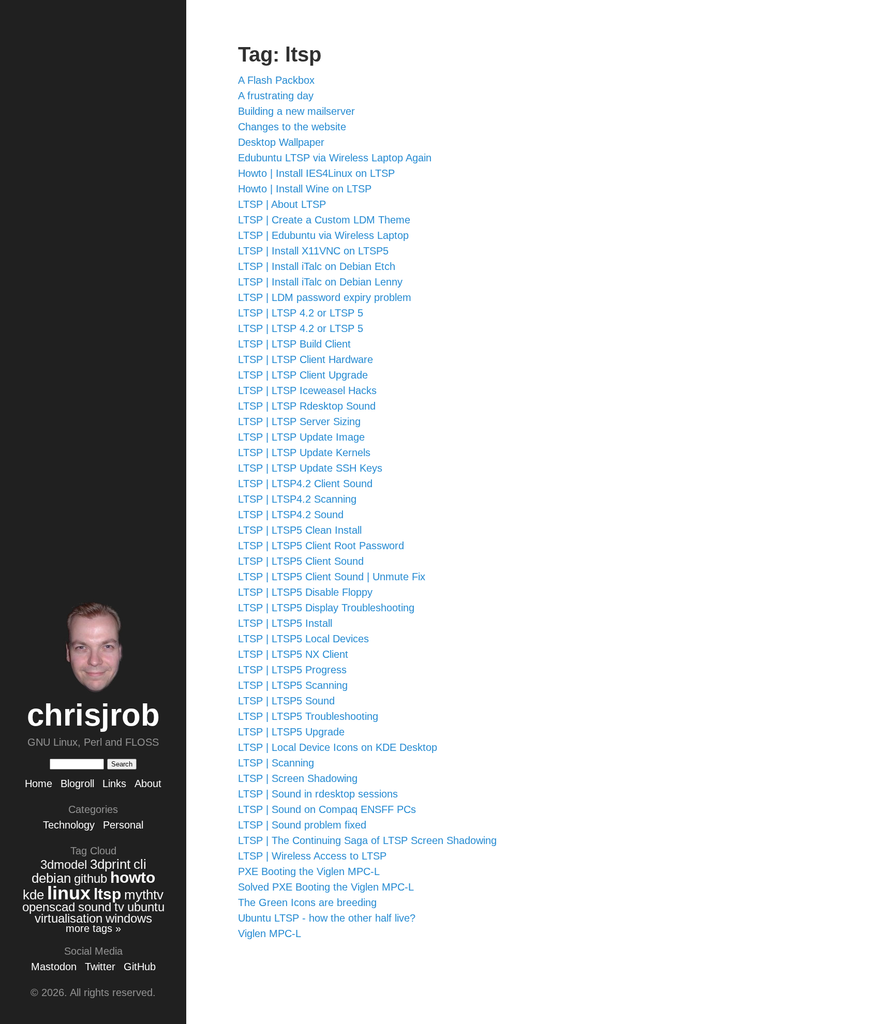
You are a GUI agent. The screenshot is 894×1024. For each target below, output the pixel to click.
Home (38, 783)
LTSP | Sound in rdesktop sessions (318, 794)
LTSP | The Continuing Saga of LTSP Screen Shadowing (367, 840)
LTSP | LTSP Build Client (294, 344)
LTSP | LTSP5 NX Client (293, 654)
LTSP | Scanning (276, 763)
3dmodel (63, 864)
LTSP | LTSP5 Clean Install (300, 530)
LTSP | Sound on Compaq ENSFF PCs (327, 809)
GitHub (140, 966)
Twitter (100, 966)
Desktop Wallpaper (281, 142)
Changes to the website (292, 126)
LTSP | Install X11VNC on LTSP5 (313, 251)
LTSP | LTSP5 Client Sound (301, 561)
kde (33, 894)
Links (114, 783)
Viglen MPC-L (269, 933)
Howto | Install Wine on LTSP (304, 188)
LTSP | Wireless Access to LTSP (312, 856)
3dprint (110, 864)
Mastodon (54, 966)
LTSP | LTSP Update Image (301, 437)
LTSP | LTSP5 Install (285, 623)
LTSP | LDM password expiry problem (324, 297)
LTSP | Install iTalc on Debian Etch (316, 266)
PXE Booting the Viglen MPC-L (309, 871)
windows (129, 918)
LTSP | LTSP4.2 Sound (291, 514)
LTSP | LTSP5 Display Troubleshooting (326, 607)
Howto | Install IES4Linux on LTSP (316, 173)
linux (69, 892)
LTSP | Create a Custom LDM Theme (324, 219)
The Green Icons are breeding (307, 902)
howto (132, 877)
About (148, 783)
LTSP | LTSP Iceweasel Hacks (307, 390)
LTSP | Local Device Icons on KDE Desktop (337, 747)
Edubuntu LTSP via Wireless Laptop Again (334, 157)
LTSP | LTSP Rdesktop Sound (307, 406)
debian (51, 878)
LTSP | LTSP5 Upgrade (291, 731)
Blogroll (77, 783)
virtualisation (68, 918)
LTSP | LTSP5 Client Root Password (321, 545)
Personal (123, 825)
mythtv (143, 894)
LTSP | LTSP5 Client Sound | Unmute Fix (331, 576)
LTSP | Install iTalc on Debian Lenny (320, 282)
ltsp (107, 893)
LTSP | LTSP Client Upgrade (303, 375)
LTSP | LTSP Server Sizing (299, 421)
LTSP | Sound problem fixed (302, 825)
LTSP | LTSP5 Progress (292, 669)
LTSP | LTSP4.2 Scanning (297, 499)
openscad (48, 907)
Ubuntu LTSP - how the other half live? (326, 918)
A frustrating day (276, 95)
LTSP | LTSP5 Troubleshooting (308, 716)
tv (119, 907)
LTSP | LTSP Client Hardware (305, 359)
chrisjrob (93, 715)
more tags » (93, 928)
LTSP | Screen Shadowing (297, 778)
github (90, 878)
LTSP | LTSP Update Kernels (304, 452)
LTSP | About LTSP (282, 204)
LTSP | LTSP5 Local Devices (303, 638)
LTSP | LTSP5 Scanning (293, 685)
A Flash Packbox (276, 80)
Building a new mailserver (296, 111)
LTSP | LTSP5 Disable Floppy (305, 592)
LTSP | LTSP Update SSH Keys (310, 468)
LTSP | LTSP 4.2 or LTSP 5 (300, 313)
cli (139, 864)
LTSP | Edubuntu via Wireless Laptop (323, 235)
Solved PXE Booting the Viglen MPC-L (326, 887)
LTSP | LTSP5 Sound (286, 700)
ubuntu (146, 907)
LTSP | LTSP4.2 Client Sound (305, 483)
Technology (69, 825)
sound (94, 907)
